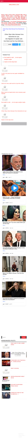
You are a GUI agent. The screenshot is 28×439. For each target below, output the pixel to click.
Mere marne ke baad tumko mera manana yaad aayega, (13, 93)
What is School (15, 368)
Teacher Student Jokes (7, 15)
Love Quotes (9, 16)
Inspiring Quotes (6, 18)
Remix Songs (12, 22)
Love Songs (13, 21)
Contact (20, 436)
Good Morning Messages (19, 18)
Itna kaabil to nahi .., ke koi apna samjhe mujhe (13, 102)
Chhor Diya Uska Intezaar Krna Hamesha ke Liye (13, 111)
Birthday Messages (6, 19)
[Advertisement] (14, 139)
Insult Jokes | (12, 14)
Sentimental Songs (21, 21)
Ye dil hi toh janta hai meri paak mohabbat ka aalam (12, 74)
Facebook (15, 44)
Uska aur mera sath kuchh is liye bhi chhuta (12, 83)
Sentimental (14, 24)
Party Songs (4, 22)
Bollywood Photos (16, 19)
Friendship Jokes (19, 15)
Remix (19, 24)
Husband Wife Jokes (21, 14)
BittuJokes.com (14, 4)
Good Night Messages (20, 16)
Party (19, 23)
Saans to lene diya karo (10, 62)
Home (2, 14)
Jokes (6, 14)
